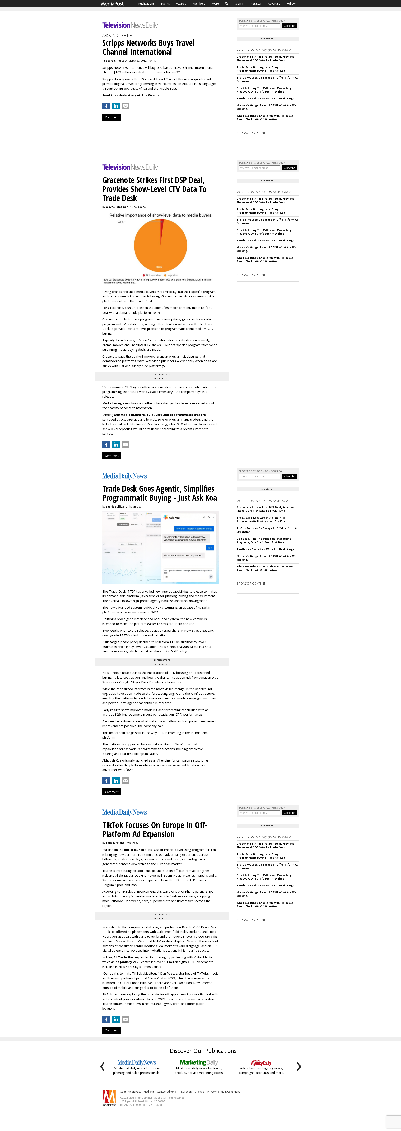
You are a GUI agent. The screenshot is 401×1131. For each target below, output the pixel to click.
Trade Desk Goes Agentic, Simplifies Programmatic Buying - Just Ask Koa (261, 68)
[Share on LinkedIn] (116, 106)
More (215, 3)
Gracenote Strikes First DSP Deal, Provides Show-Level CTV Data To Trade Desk (265, 58)
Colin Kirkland (115, 843)
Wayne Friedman (117, 207)
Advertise (274, 3)
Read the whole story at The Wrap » (130, 95)
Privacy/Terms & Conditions (223, 1091)
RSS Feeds (186, 1091)
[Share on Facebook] (106, 106)
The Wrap (108, 60)
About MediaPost (130, 1091)
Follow (291, 3)
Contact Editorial (167, 1091)
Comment (111, 117)
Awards (181, 3)
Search (226, 3)
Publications (146, 3)
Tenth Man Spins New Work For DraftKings (265, 98)
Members (198, 3)
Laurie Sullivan (116, 506)
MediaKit (149, 1091)
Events (165, 3)
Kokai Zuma (164, 607)
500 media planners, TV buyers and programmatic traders (160, 415)
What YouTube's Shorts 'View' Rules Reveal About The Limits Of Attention (265, 117)
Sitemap (199, 1091)
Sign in (239, 3)
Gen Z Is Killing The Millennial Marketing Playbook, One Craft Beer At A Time (264, 89)
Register (255, 3)
